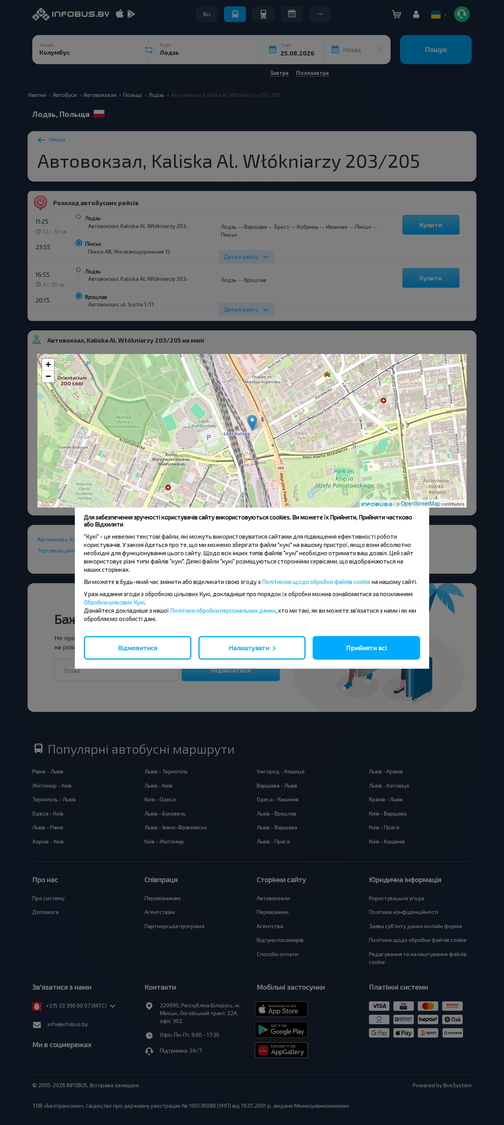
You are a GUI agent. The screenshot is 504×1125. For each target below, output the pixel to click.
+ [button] (48, 364)
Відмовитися (137, 647)
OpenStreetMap (421, 503)
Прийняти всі (366, 647)
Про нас (370, 495)
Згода (134, 495)
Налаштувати (249, 647)
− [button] (48, 376)
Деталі (252, 495)
